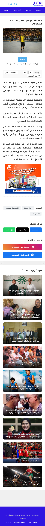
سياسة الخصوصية (33, 522)
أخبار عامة (17, 10)
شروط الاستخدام (19, 522)
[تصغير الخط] (30, 72)
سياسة (38, 10)
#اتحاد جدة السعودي (12, 208)
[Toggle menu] (3, 3)
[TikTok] (8, 4)
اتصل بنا (8, 522)
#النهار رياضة (36, 213)
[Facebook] (16, 4)
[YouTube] (11, 4)
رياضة (6, 10)
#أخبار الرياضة (28, 208)
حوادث (28, 10)
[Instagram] (14, 4)
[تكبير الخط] (25, 72)
